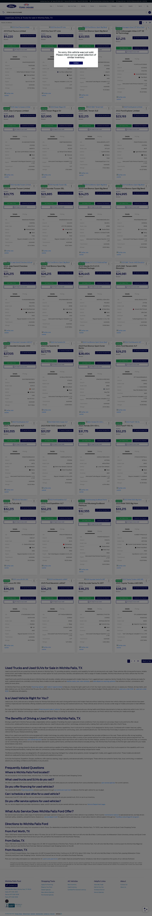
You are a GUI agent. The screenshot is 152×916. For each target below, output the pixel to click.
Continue (76, 63)
